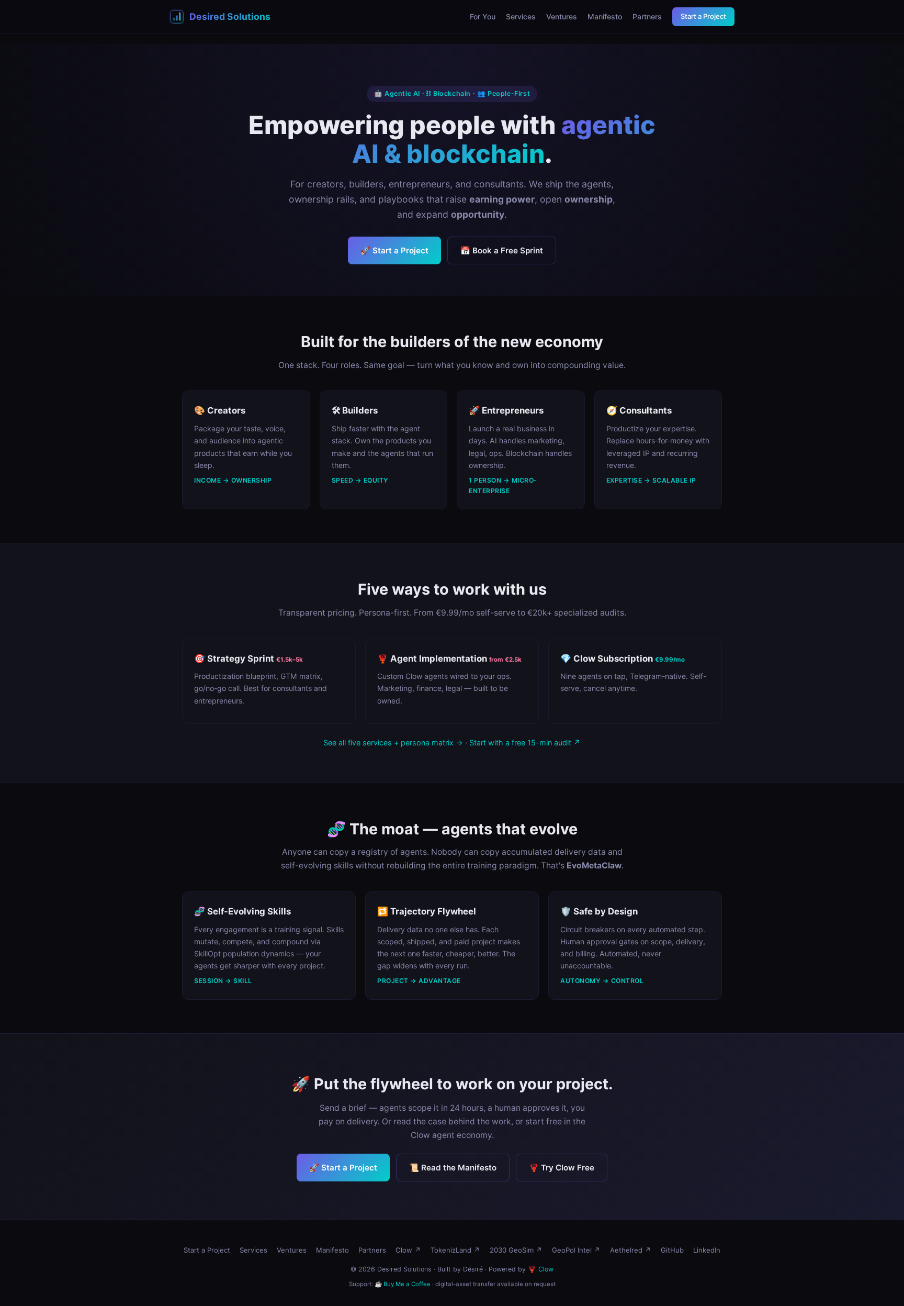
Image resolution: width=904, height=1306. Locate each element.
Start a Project (703, 16)
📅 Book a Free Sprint (501, 250)
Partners (647, 16)
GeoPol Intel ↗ (576, 1250)
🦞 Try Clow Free (561, 1168)
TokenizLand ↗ (455, 1250)
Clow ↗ (408, 1250)
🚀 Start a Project (394, 250)
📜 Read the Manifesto (452, 1168)
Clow (545, 1269)
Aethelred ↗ (630, 1250)
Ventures (561, 16)
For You (482, 16)
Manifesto (604, 16)
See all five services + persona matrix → (393, 742)
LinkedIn (706, 1250)
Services (521, 16)
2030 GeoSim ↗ (516, 1250)
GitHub (672, 1250)
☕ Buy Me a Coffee (403, 1284)
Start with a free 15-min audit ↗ (525, 742)
